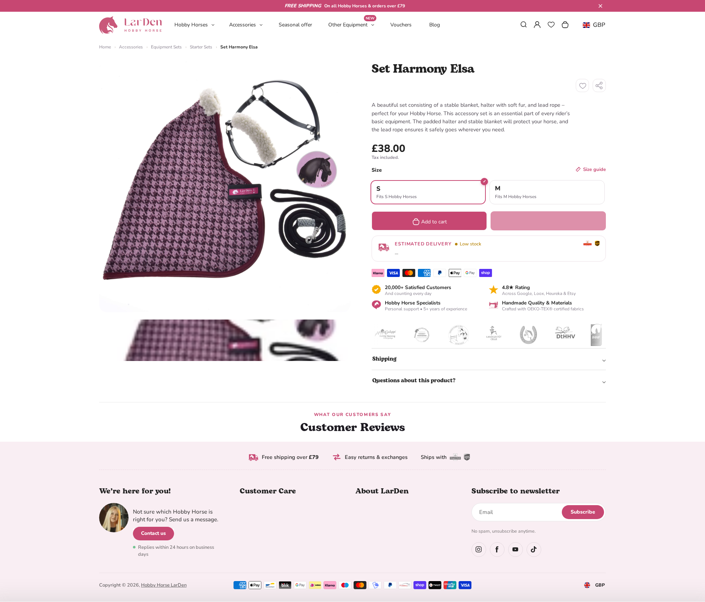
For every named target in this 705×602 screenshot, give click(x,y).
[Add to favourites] (582, 85)
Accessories (242, 24)
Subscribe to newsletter (515, 491)
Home (105, 47)
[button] (600, 5)
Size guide (594, 169)
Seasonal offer (295, 24)
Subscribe (583, 511)
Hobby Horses (191, 24)
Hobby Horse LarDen (164, 585)
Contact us (153, 533)
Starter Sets (201, 47)
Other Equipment (351, 24)
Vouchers (401, 24)
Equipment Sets (166, 47)
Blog (434, 24)
